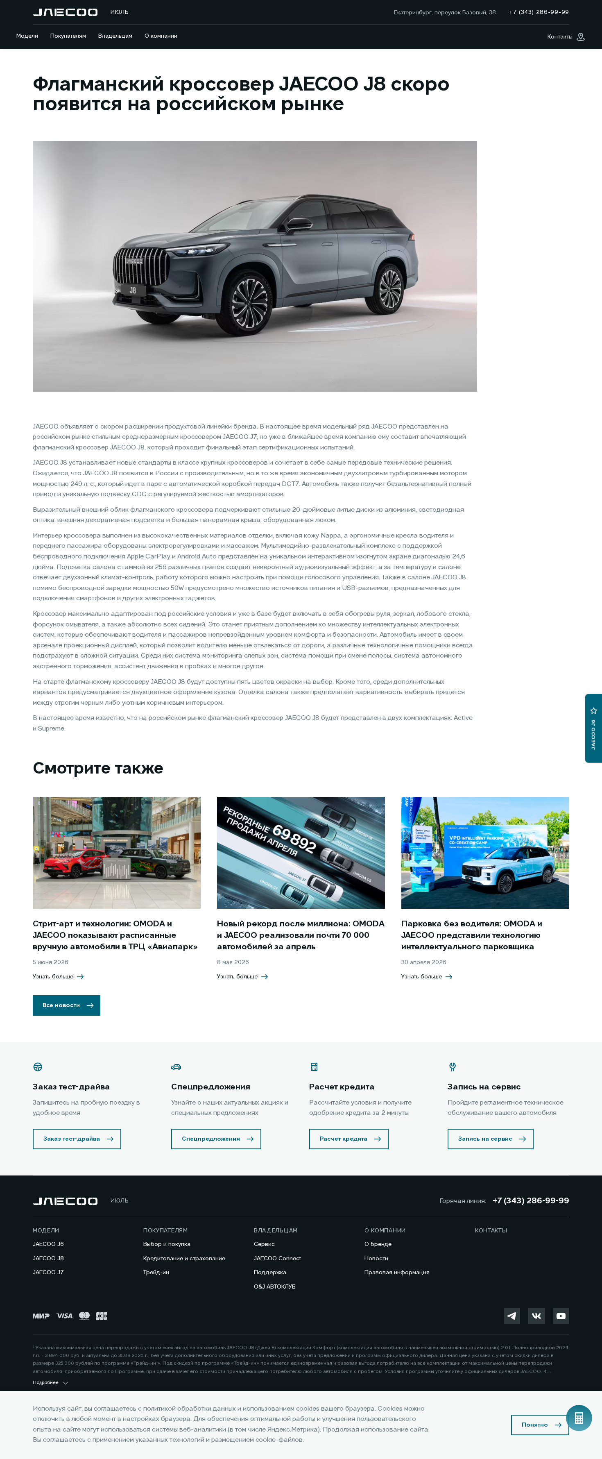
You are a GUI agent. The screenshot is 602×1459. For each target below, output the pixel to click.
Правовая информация (397, 1272)
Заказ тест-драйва (71, 1139)
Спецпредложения (211, 1139)
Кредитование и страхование (184, 1259)
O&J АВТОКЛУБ (275, 1287)
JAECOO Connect (277, 1259)
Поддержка (270, 1272)
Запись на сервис (485, 1139)
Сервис (264, 1244)
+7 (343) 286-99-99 (531, 1201)
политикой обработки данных (189, 1409)
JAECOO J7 (48, 1272)
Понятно (535, 1425)
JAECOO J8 (48, 1259)
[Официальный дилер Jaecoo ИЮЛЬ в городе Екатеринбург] (65, 12)
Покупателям (68, 36)
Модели (27, 36)
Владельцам (115, 36)
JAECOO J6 (48, 1244)
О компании (161, 36)
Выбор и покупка (166, 1244)
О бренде (378, 1244)
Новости (376, 1259)
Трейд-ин (156, 1272)
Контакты (491, 1231)
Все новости (61, 1005)
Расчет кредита (343, 1139)
